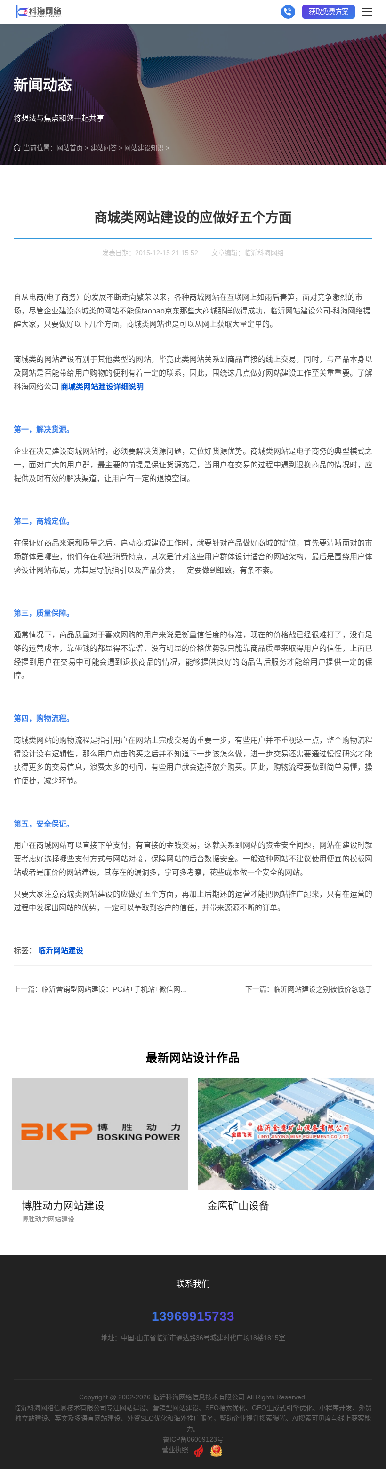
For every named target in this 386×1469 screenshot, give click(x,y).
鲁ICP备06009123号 (193, 1439)
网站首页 (69, 148)
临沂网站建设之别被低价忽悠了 (322, 989)
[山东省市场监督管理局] (216, 1449)
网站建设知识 (144, 148)
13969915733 (193, 1316)
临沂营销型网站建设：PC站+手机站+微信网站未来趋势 (129, 989)
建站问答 (103, 148)
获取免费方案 (328, 12)
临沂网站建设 (60, 951)
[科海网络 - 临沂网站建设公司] (38, 12)
